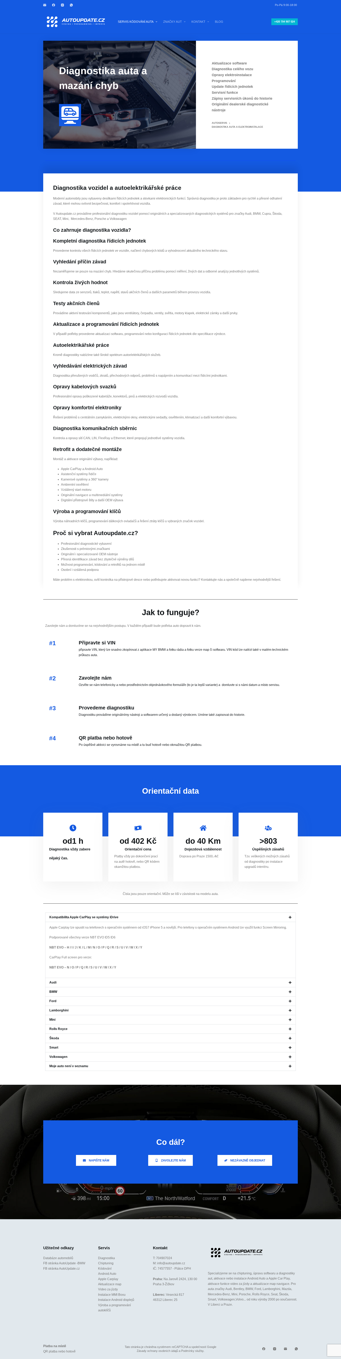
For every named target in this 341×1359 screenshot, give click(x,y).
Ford (52, 1001)
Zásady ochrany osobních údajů (157, 1350)
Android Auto (107, 1273)
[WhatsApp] (71, 5)
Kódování (104, 1268)
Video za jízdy (108, 1289)
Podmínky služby (192, 1350)
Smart (53, 1047)
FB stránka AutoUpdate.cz (61, 1268)
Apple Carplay (108, 1279)
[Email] (44, 5)
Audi (52, 982)
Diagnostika (106, 1258)
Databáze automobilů (58, 1258)
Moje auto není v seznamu (68, 1066)
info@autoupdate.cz (171, 1263)
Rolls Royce (58, 1029)
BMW (53, 991)
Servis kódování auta (136, 21)
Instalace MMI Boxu (112, 1294)
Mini (52, 1019)
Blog (219, 21)
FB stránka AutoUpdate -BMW (64, 1263)
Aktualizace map (109, 1284)
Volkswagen (58, 1056)
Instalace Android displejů (116, 1299)
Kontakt (198, 21)
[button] (170, 917)
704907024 (164, 1258)
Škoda (54, 1038)
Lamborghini (58, 1010)
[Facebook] (53, 5)
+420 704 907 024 (284, 21)
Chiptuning (105, 1263)
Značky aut (172, 21)
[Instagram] (62, 5)
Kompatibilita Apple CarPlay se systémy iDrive (83, 917)
